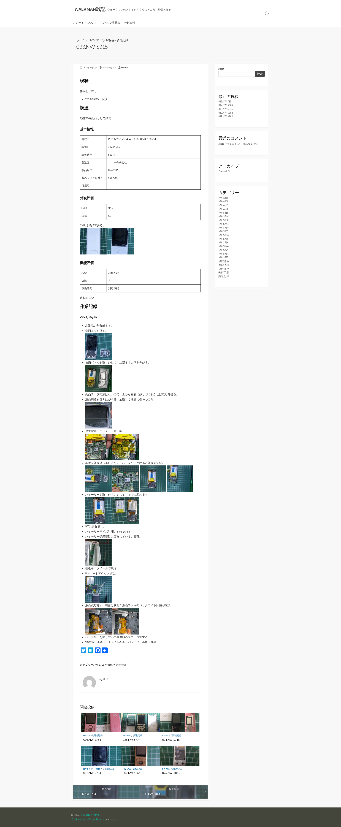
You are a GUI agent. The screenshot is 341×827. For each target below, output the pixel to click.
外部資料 (129, 22)
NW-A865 (223, 205)
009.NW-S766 (131, 772)
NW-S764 (87, 735)
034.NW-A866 (225, 105)
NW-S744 (223, 224)
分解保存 (109, 40)
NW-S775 (223, 250)
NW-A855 (166, 768)
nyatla (124, 67)
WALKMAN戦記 (90, 815)
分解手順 (223, 272)
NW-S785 (223, 257)
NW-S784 (87, 768)
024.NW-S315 (171, 739)
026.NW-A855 (171, 772)
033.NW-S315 (225, 109)
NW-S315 (95, 40)
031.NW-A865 (225, 116)
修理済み (223, 265)
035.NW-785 (224, 101)
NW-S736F (224, 220)
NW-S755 (223, 231)
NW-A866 (223, 209)
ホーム (80, 40)
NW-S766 (127, 768)
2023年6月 (224, 171)
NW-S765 (223, 238)
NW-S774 (127, 735)
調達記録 (122, 40)
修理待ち (223, 261)
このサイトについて (85, 22)
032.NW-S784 (92, 772)
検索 (221, 69)
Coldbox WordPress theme (87, 819)
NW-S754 (223, 227)
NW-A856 (223, 201)
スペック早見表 (110, 22)
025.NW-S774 (131, 739)
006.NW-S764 (92, 739)
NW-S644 (223, 216)
